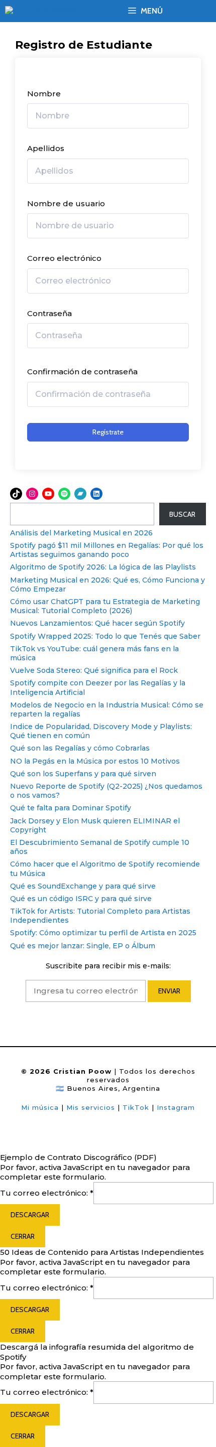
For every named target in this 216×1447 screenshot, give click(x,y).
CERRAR (23, 1236)
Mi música (40, 1107)
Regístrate (108, 432)
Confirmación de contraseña (82, 371)
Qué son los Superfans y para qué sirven (83, 773)
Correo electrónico (64, 258)
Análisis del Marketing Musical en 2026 (81, 532)
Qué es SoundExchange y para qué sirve (83, 886)
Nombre (44, 93)
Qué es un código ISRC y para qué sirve (81, 898)
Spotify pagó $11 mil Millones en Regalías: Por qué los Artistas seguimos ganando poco (106, 550)
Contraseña (49, 313)
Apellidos (45, 148)
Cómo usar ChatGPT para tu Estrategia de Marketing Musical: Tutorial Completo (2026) (105, 606)
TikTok (137, 1107)
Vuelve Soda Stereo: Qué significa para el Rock (94, 670)
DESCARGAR (30, 1214)
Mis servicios (90, 1107)
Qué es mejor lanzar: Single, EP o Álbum (82, 945)
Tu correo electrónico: (46, 1193)
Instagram (176, 1107)
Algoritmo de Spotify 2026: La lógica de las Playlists (103, 566)
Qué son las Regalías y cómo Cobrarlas (80, 748)
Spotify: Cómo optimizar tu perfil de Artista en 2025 (103, 932)
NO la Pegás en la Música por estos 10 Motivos (95, 761)
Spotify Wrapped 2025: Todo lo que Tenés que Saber (105, 636)
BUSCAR (182, 514)
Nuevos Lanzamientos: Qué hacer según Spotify (97, 623)
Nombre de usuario (66, 203)
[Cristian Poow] (40, 11)
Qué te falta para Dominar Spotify (70, 807)
